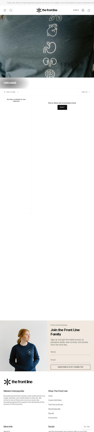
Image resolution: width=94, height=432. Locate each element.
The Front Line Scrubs (55, 405)
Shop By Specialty (54, 409)
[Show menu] (5, 10)
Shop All (51, 413)
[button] (10, 10)
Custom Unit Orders (55, 400)
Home (50, 396)
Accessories (52, 418)
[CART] (88, 10)
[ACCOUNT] (83, 10)
